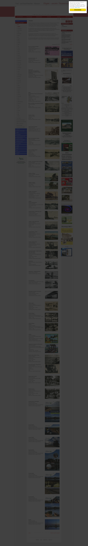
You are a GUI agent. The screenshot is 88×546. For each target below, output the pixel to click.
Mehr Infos (77, 7)
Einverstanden (77, 9)
